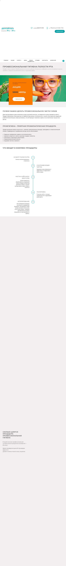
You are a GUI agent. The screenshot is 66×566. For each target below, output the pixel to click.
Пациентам (31, 61)
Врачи (31, 60)
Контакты (45, 60)
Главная (6, 60)
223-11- (39, 28)
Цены (25, 60)
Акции (12, 60)
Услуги (19, 60)
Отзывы (37, 60)
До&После (53, 60)
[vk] (63, 61)
